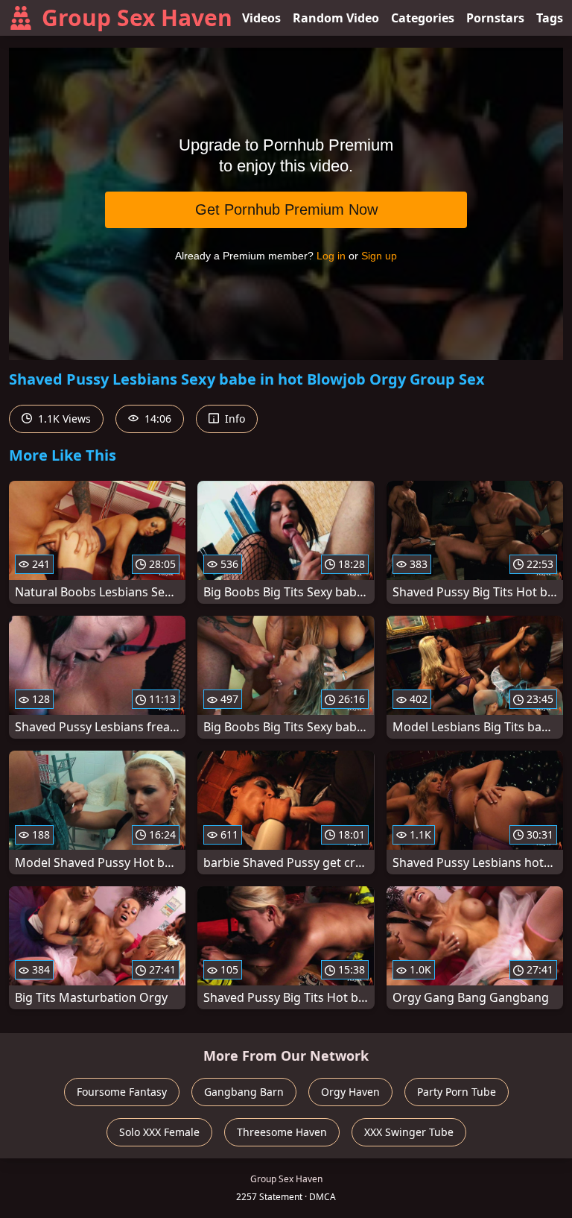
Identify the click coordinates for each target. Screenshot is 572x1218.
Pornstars (495, 18)
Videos (261, 18)
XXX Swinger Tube (409, 1132)
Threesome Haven (282, 1132)
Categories (422, 18)
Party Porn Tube (456, 1092)
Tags (549, 18)
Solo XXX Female (159, 1132)
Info (233, 418)
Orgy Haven (350, 1092)
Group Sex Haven (137, 17)
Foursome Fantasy (122, 1092)
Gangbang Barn (244, 1092)
